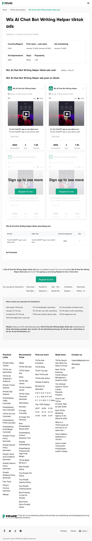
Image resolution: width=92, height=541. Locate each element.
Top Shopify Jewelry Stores (25, 480)
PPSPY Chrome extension (6, 488)
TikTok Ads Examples (39, 361)
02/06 (44, 408)
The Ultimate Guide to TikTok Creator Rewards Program (61, 389)
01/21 (37, 412)
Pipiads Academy (42, 382)
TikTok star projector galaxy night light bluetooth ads (46, 314)
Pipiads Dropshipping (24, 443)
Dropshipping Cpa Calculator (9, 408)
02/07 (37, 408)
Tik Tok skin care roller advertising (45, 311)
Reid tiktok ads (31, 291)
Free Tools (7, 481)
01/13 (44, 412)
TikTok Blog (40, 366)
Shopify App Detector (7, 392)
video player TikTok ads (14, 307)
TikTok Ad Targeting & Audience (7, 378)
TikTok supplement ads (67, 314)
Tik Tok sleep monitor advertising (71, 311)
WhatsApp (76, 364)
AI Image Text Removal (24, 418)
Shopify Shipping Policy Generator (9, 475)
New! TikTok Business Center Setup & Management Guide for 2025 (61, 374)
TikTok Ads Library (23, 382)
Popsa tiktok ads (82, 287)
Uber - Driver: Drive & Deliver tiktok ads (57, 287)
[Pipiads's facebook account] (4, 531)
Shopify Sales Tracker (8, 364)
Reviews (22, 406)
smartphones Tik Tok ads (15, 314)
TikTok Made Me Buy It (24, 461)
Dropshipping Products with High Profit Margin (24, 452)
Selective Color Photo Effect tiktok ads (45, 291)
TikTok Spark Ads (24, 371)
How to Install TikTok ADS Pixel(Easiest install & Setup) (61, 447)
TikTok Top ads (41, 370)
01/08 (44, 415)
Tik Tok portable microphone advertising (72, 307)
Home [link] (5, 10)
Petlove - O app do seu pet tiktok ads (83, 291)
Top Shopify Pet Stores (25, 474)
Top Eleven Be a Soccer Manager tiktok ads (70, 287)
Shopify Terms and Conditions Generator (9, 457)
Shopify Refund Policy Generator (9, 448)
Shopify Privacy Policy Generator (9, 438)
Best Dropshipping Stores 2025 (24, 426)
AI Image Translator (23, 411)
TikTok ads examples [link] (18, 10)
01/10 (50, 412)
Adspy (21, 363)
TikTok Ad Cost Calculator (9, 415)
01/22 (50, 408)
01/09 (37, 415)
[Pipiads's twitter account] (10, 531)
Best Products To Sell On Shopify (24, 495)
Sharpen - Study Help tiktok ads (70, 291)
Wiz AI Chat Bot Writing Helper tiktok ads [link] (44, 10)
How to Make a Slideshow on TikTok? (61, 437)
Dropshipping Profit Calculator (9, 421)
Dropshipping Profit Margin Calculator (8, 429)
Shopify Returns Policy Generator (9, 466)
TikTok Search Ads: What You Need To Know (61, 363)
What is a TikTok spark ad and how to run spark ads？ (61, 426)
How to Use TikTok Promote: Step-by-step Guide (61, 402)
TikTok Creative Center (25, 388)
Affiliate (6, 494)
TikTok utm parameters (7, 370)
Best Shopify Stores (24, 467)
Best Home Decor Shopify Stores (24, 504)
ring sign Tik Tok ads (13, 311)
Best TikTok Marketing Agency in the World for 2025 (61, 414)
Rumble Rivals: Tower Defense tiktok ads (45, 287)
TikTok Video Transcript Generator (24, 396)
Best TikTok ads (41, 374)
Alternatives (23, 403)
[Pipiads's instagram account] (20, 531)
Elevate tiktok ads (57, 291)
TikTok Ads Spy (25, 366)
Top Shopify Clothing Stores (25, 487)
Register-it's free (25, 191)
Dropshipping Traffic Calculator (8, 401)
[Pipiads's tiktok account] (15, 531)
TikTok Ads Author (42, 378)
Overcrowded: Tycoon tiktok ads (32, 287)
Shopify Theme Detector (9, 386)
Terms (73, 531)
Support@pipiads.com (80, 360)
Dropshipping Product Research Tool (25, 435)
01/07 (50, 415)
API (73, 368)
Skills (21, 377)
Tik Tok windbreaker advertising (44, 307)
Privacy (63, 531)
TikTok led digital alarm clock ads (18, 318)
